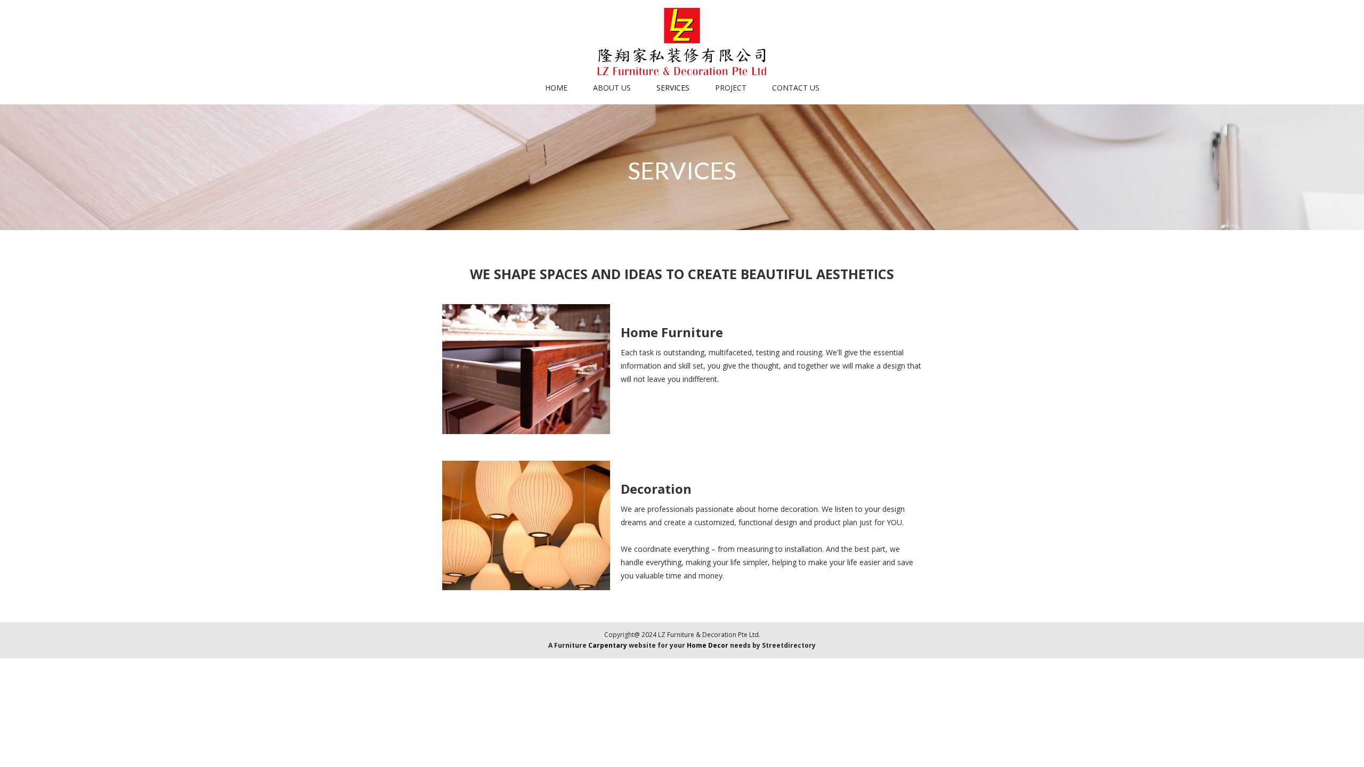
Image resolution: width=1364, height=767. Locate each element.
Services (672, 88)
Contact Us (795, 88)
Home (556, 88)
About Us (612, 88)
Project (730, 88)
